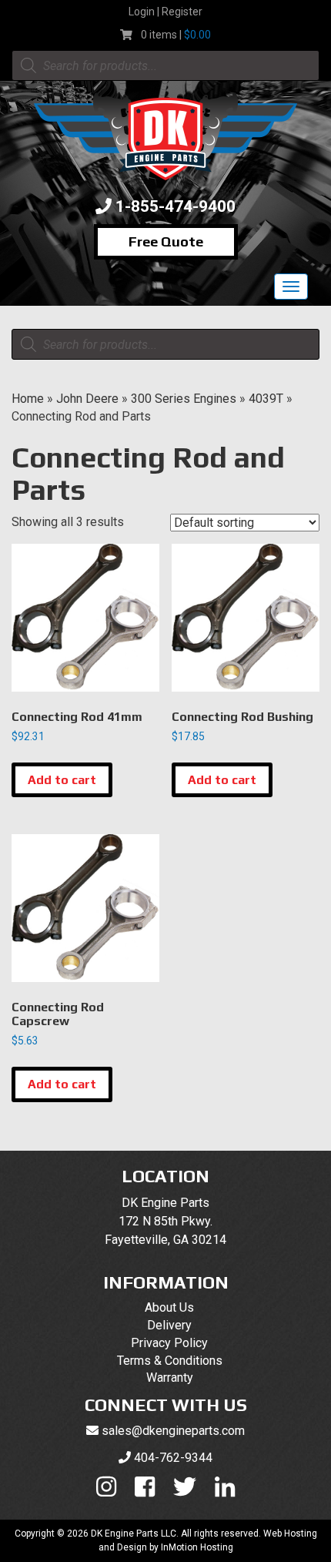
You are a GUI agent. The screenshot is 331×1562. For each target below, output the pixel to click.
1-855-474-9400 (175, 206)
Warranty (169, 1377)
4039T (266, 398)
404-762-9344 (173, 1457)
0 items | (176, 34)
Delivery (169, 1325)
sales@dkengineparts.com (173, 1430)
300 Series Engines (183, 398)
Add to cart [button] (62, 780)
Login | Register (165, 11)
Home (28, 398)
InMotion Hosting (197, 1547)
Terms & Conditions (169, 1360)
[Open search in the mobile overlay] (165, 65)
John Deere (87, 398)
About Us (169, 1307)
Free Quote (166, 241)
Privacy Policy (169, 1343)
